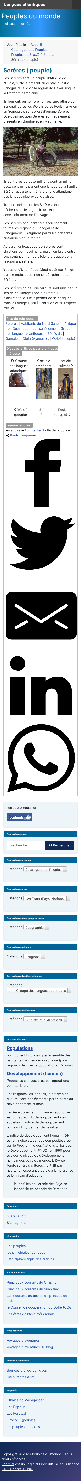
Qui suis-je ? (16, 1216)
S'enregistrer (17, 1223)
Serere (11, 323)
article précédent (44, 363)
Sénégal (54, 333)
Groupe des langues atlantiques (19, 366)
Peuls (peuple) (61, 412)
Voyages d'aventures (23, 1340)
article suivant (65, 363)
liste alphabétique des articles (30, 1259)
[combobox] (26, 845)
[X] (41, 544)
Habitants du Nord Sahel (40, 323)
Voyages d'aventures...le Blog (30, 1347)
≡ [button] (76, 4)
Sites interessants (20, 1377)
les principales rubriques (26, 1252)
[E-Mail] (41, 616)
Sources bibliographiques (27, 1370)
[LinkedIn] (41, 687)
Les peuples (16, 1246)
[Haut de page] (74, 1473)
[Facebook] (41, 473)
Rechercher (62, 845)
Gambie (12, 338)
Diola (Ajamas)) (35, 338)
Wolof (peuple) (63, 338)
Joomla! (8, 1464)
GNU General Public (17, 1469)
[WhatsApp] (41, 758)
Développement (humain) (35, 1073)
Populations (20, 1048)
